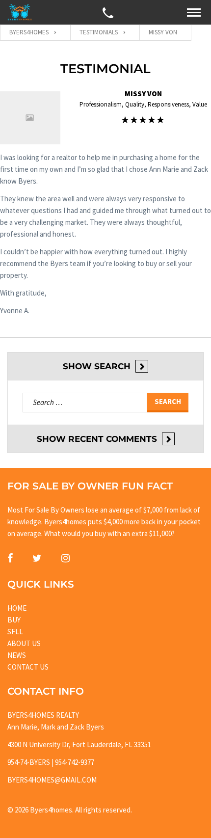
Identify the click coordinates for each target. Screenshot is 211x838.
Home (16, 608)
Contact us (28, 667)
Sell (15, 631)
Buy (14, 619)
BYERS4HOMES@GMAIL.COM (52, 779)
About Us (24, 643)
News (16, 655)
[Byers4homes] (19, 12)
